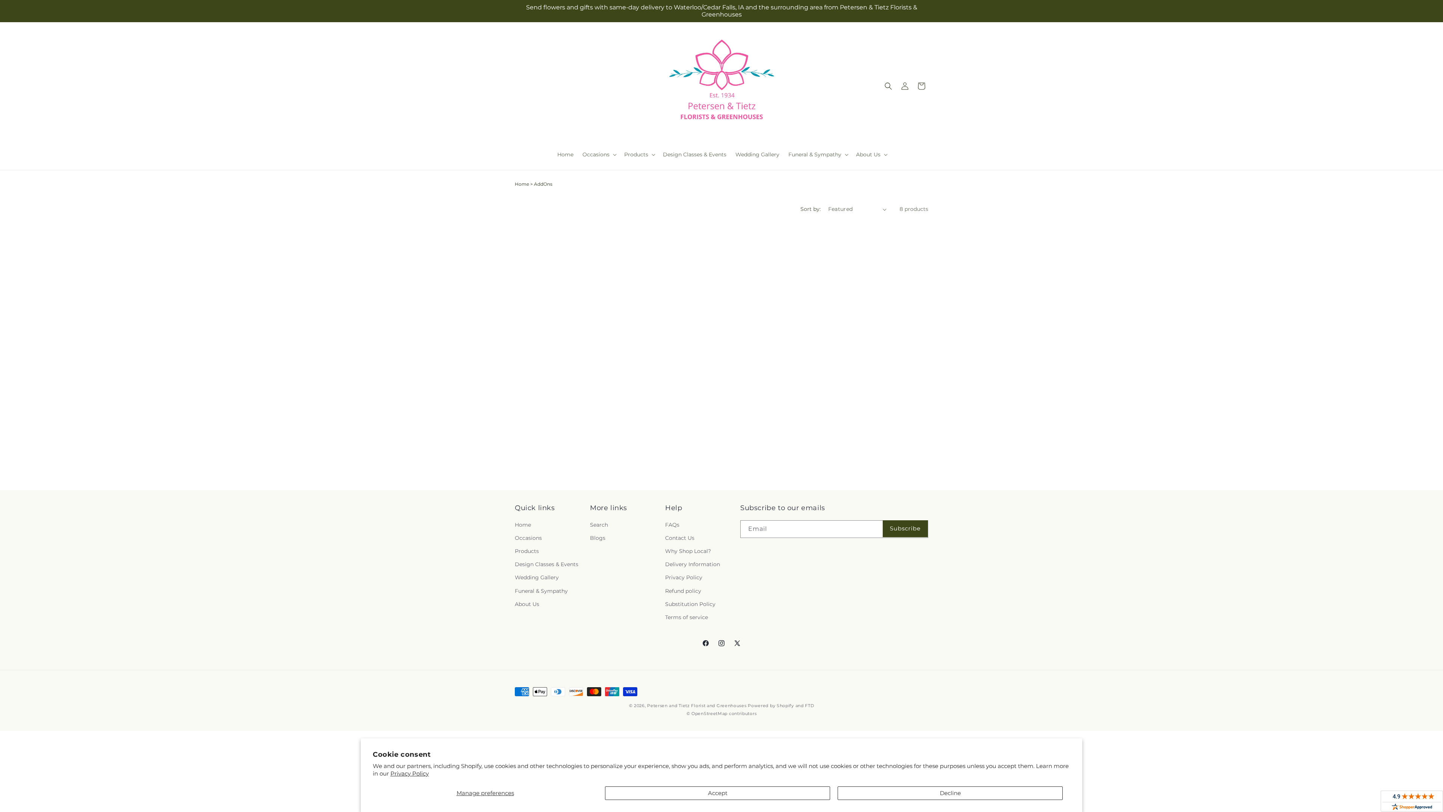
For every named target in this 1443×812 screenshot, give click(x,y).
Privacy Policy (409, 773)
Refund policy (683, 591)
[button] (599, 154)
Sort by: (810, 209)
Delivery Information (692, 564)
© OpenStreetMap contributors (722, 713)
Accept (718, 793)
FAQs (672, 524)
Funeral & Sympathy (541, 591)
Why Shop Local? (688, 551)
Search (599, 524)
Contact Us (679, 538)
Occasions (528, 538)
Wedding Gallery (537, 577)
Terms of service (686, 617)
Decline (950, 793)
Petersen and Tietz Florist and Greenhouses (696, 705)
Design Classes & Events (546, 564)
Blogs (597, 538)
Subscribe (905, 528)
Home (522, 184)
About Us (527, 604)
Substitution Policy (690, 604)
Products (527, 551)
